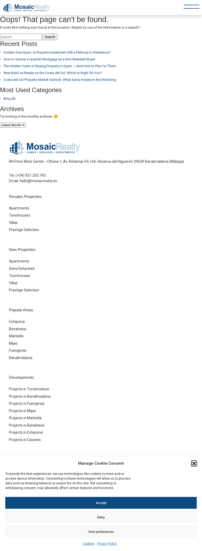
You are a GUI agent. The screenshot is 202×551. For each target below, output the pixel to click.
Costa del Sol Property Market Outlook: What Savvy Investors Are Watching (59, 80)
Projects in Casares (25, 440)
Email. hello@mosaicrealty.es (33, 181)
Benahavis (17, 329)
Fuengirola (17, 350)
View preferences (101, 532)
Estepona (17, 321)
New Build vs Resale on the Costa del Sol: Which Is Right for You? (52, 73)
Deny (101, 517)
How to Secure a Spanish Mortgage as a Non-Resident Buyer (49, 59)
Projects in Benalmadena (29, 396)
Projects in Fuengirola (26, 403)
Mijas (13, 343)
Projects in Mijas (22, 411)
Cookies (88, 543)
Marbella (16, 336)
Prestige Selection (24, 230)
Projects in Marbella (25, 418)
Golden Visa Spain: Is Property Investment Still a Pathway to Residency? (57, 52)
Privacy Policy (107, 543)
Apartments (19, 208)
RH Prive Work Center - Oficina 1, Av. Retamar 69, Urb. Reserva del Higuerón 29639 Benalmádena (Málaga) (96, 161)
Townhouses (19, 215)
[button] (194, 463)
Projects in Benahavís (26, 425)
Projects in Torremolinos (29, 389)
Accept (101, 503)
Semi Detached (21, 268)
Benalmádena (20, 358)
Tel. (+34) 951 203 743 (27, 175)
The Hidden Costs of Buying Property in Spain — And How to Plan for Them (59, 66)
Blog (7, 99)
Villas (13, 223)
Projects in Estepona (26, 432)
